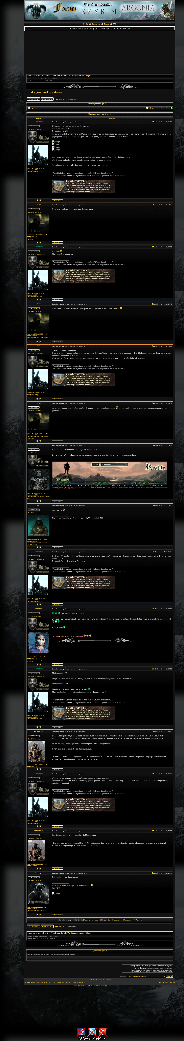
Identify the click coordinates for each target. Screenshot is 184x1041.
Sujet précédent (153, 108)
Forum (106, 24)
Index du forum (34, 75)
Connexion (96, 24)
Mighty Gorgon (170, 982)
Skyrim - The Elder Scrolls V (56, 75)
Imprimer (34, 108)
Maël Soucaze (94, 985)
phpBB (35, 982)
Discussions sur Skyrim (81, 75)
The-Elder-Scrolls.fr (84, 486)
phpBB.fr (107, 985)
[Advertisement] (99, 51)
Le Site (86, 24)
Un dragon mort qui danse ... (46, 92)
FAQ (114, 24)
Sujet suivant (165, 108)
